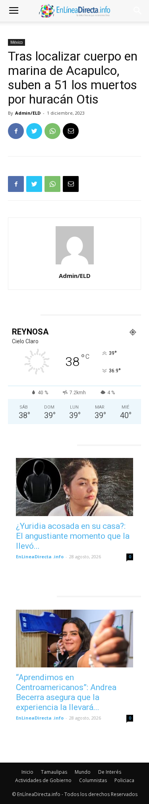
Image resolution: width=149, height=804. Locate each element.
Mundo (83, 772)
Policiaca (124, 780)
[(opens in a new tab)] (74, 487)
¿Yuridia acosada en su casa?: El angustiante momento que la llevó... (73, 536)
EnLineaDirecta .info (40, 556)
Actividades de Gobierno (43, 780)
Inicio (27, 772)
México (16, 42)
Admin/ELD (28, 113)
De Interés (109, 772)
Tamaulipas (54, 772)
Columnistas (93, 780)
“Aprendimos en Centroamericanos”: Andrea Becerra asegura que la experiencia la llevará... (66, 692)
